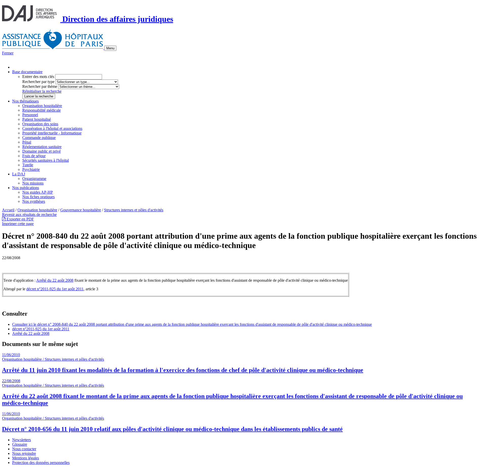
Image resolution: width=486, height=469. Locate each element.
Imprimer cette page (18, 223)
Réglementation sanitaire (42, 147)
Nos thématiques (25, 101)
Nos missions (33, 183)
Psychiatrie (31, 169)
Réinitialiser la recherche (42, 91)
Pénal (26, 142)
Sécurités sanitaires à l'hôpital (45, 160)
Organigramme (34, 178)
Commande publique (39, 137)
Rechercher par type (38, 81)
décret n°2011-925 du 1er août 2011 (55, 289)
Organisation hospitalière (42, 106)
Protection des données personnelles (41, 462)
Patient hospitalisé (36, 119)
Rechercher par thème (39, 86)
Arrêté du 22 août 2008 (54, 280)
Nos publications (25, 188)
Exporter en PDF (20, 219)
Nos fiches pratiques (38, 197)
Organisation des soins (40, 124)
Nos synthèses (33, 201)
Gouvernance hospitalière (80, 210)
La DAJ (18, 174)
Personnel (30, 115)
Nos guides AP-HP (37, 192)
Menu (110, 48)
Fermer (7, 53)
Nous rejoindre (24, 453)
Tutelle (27, 165)
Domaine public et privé (41, 151)
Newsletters (21, 440)
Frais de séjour (34, 156)
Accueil (8, 210)
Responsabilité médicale (41, 110)
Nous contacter (24, 449)
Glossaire (19, 444)
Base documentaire (27, 72)
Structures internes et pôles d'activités (133, 210)
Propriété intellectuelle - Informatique (52, 133)
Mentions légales (25, 458)
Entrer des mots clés (38, 76)
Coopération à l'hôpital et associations (52, 128)
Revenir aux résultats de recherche (29, 214)
